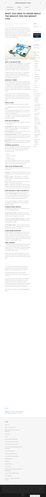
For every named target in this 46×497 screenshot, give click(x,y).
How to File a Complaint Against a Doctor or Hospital (37, 99)
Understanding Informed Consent (37, 136)
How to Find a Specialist (10, 451)
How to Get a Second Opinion (11, 453)
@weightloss (15, 413)
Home (6, 436)
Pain (35, 83)
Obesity (36, 80)
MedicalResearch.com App (37, 35)
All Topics (36, 87)
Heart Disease (37, 70)
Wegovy (19, 212)
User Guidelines (8, 475)
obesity (20, 413)
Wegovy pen (20, 63)
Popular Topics (10, 7)
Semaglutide (16, 23)
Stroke (35, 85)
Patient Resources (10, 9)
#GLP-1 (10, 411)
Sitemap (23, 495)
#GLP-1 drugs (15, 411)
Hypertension (37, 76)
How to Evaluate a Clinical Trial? (36, 118)
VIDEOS (20, 9)
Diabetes (36, 65)
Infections (36, 74)
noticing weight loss (14, 193)
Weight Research (23, 23)
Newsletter (7, 461)
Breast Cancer (37, 57)
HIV (35, 72)
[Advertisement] (18, 349)
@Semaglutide (8, 413)
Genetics (36, 68)
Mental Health (37, 78)
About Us (19, 7)
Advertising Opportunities (10, 427)
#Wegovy (21, 411)
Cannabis (36, 63)
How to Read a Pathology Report (37, 109)
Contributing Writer (9, 25)
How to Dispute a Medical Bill (11, 439)
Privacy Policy (8, 466)
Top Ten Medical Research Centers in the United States (37, 129)
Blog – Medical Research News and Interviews (12, 430)
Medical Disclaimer (9, 458)
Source (6, 60)
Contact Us (27, 7)
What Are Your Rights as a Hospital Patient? (12, 479)
